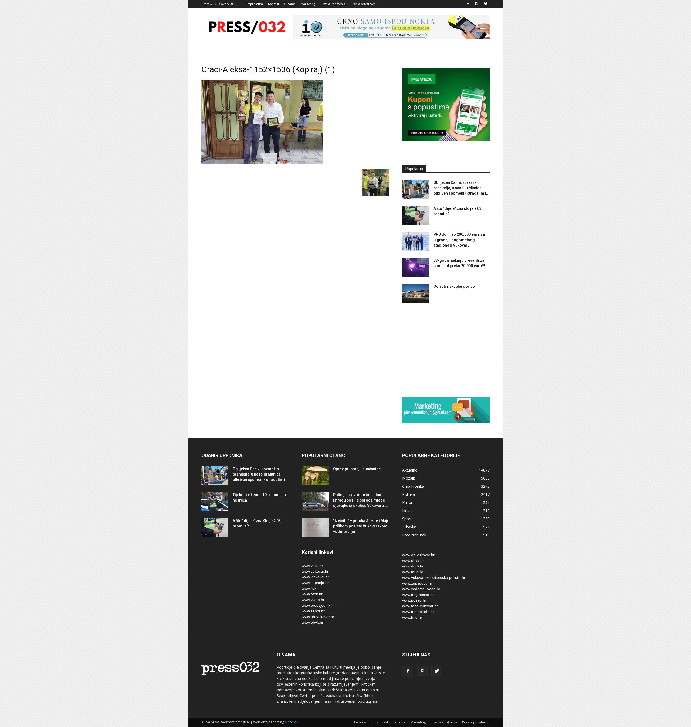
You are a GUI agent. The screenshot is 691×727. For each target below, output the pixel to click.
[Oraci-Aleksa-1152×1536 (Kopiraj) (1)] (262, 163)
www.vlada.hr (313, 599)
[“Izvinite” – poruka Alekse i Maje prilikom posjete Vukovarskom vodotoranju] (315, 527)
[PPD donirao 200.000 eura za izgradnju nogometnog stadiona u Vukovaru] (415, 241)
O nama (290, 4)
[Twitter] (486, 4)
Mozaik (408, 478)
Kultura (408, 502)
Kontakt (273, 4)
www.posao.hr (414, 600)
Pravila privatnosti (363, 4)
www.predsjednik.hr (318, 605)
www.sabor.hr (313, 611)
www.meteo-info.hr (418, 611)
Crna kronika (413, 486)
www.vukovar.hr (315, 571)
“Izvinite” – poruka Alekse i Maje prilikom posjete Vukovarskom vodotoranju (361, 526)
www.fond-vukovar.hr (420, 606)
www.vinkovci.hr (315, 577)
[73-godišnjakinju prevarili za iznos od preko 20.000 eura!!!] (415, 267)
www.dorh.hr (413, 566)
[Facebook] (468, 4)
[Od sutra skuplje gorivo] (415, 293)
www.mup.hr (412, 572)
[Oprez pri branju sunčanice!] (315, 475)
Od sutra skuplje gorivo (454, 286)
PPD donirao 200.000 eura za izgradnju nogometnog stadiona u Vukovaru (459, 239)
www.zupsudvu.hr (417, 583)
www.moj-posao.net (419, 594)
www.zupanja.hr (315, 582)
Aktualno (410, 470)
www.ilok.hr (311, 588)
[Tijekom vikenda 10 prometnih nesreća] (214, 501)
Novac (408, 510)
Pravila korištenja (332, 4)
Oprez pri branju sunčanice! (357, 469)
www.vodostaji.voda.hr (421, 589)
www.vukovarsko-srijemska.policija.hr (433, 577)
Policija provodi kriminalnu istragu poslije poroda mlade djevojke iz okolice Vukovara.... (360, 500)
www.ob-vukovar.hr (318, 617)
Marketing (308, 4)
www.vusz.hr (312, 565)
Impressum (254, 4)
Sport (407, 518)
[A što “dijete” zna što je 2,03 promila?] (415, 215)
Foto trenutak (414, 534)
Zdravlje (409, 526)
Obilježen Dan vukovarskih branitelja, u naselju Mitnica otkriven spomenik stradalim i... (461, 187)
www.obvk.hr (312, 622)
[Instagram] (477, 4)
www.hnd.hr (412, 617)
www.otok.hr (312, 594)
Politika (408, 494)
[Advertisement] (445, 349)
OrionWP (292, 722)
